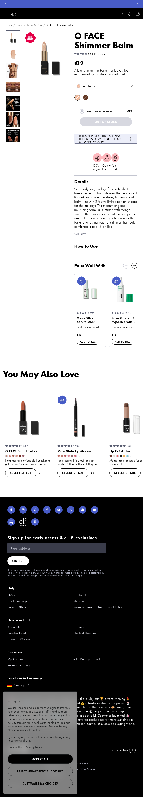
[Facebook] (47, 510)
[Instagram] (23, 510)
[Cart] (138, 14)
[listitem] (77, 97)
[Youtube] (59, 510)
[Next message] (138, 4)
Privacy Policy (45, 575)
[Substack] (11, 522)
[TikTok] (11, 510)
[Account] (129, 13)
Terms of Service (66, 575)
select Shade (21, 473)
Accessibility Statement (85, 769)
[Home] (13, 13)
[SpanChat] (82, 510)
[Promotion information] (130, 138)
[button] (50, 57)
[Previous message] (5, 4)
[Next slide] (134, 266)
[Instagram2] (35, 522)
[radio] (82, 111)
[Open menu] (5, 14)
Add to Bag (88, 341)
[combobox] (105, 86)
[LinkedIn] (94, 510)
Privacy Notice (53, 572)
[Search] (121, 14)
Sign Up (18, 561)
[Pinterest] (35, 510)
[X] (70, 510)
